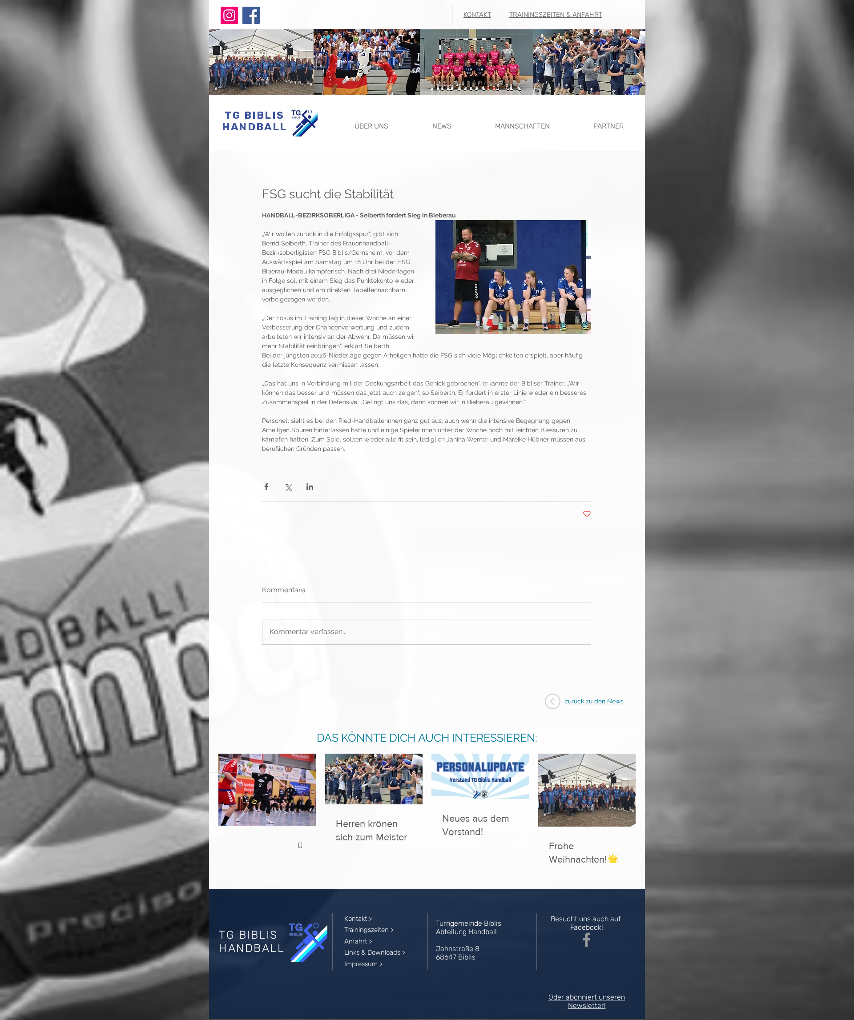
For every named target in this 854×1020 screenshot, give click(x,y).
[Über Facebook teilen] (266, 486)
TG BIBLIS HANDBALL (254, 121)
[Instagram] (229, 15)
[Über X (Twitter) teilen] (288, 486)
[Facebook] (251, 15)
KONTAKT (477, 15)
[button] (371, 122)
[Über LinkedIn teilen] (310, 486)
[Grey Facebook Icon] (586, 939)
